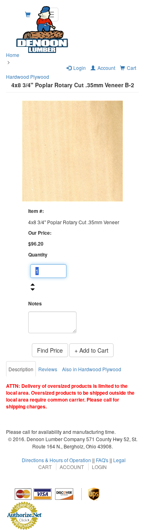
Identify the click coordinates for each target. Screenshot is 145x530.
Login (99, 466)
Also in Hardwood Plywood (91, 369)
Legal (119, 459)
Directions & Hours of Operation (56, 459)
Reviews (47, 369)
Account (72, 466)
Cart (45, 466)
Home (12, 54)
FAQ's (102, 459)
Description (20, 369)
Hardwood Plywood (27, 76)
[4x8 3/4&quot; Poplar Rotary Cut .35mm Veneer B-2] (72, 151)
